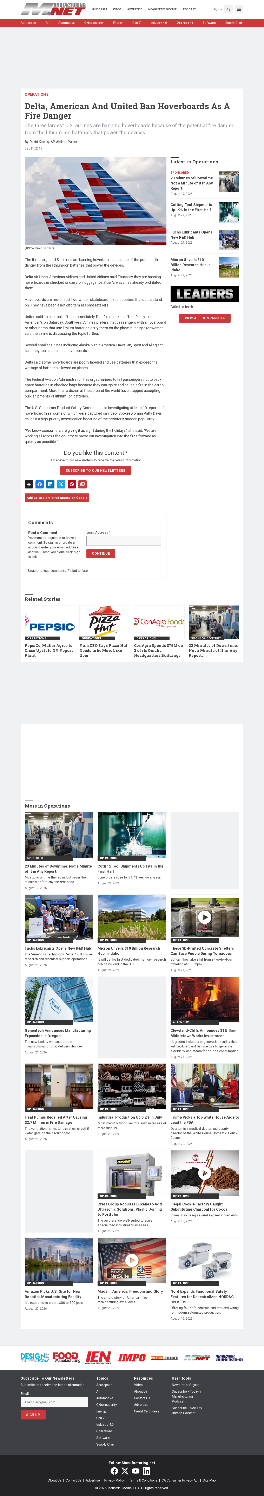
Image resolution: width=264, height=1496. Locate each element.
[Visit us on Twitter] (125, 1471)
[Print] (29, 484)
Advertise (93, 1480)
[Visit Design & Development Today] (35, 1357)
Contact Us (73, 1480)
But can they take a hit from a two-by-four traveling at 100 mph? (201, 961)
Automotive (181, 1022)
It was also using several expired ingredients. (205, 1215)
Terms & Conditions (143, 1480)
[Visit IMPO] (132, 1357)
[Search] (228, 9)
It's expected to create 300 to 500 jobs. (54, 1303)
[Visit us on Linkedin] (146, 1471)
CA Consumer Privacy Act (180, 1480)
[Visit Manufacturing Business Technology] (229, 1357)
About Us (54, 1480)
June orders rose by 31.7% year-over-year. (129, 877)
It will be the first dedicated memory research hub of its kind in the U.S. (132, 961)
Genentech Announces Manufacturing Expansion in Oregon (58, 1033)
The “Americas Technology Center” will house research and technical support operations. (58, 956)
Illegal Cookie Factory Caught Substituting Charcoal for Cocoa (199, 1206)
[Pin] (72, 484)
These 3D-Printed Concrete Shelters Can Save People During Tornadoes (202, 951)
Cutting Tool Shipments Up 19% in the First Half (191, 207)
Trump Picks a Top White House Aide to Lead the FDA (205, 1120)
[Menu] (239, 9)
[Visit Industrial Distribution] (164, 1358)
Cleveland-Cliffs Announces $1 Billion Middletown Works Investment (203, 1033)
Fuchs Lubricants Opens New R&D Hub (191, 234)
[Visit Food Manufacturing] (67, 1357)
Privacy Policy (114, 1480)
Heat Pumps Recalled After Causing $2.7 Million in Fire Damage (56, 1120)
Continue (101, 553)
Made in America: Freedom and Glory (130, 1291)
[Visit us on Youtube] (135, 1471)
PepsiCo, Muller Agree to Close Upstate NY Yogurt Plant (49, 650)
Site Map (209, 1480)
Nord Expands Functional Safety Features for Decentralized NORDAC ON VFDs (202, 1296)
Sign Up (33, 1415)
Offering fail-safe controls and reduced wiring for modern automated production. (205, 1310)
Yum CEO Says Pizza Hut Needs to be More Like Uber (103, 650)
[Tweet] (61, 484)
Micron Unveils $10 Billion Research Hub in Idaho (191, 264)
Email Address (98, 532)
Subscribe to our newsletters (95, 471)
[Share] (39, 484)
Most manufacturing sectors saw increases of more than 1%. (132, 1125)
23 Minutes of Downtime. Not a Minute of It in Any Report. (192, 183)
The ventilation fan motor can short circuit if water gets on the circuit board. (57, 1131)
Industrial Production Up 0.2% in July (130, 1117)
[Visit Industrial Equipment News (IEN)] (98, 1357)
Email (25, 1393)
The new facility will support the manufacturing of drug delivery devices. (54, 1044)
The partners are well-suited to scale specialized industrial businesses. (125, 1222)
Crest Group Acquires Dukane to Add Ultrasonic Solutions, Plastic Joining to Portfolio (130, 1209)
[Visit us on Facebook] (114, 1471)
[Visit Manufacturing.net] (197, 1358)
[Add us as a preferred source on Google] (82, 484)
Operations (37, 94)
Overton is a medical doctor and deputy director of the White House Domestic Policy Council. (204, 1133)
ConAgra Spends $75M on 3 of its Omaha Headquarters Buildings (158, 650)
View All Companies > (205, 318)
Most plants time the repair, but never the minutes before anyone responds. (55, 879)
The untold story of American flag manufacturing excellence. (122, 1300)
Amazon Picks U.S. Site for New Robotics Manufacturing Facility (53, 1294)
